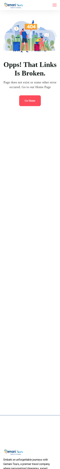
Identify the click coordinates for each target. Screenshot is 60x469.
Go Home (30, 100)
